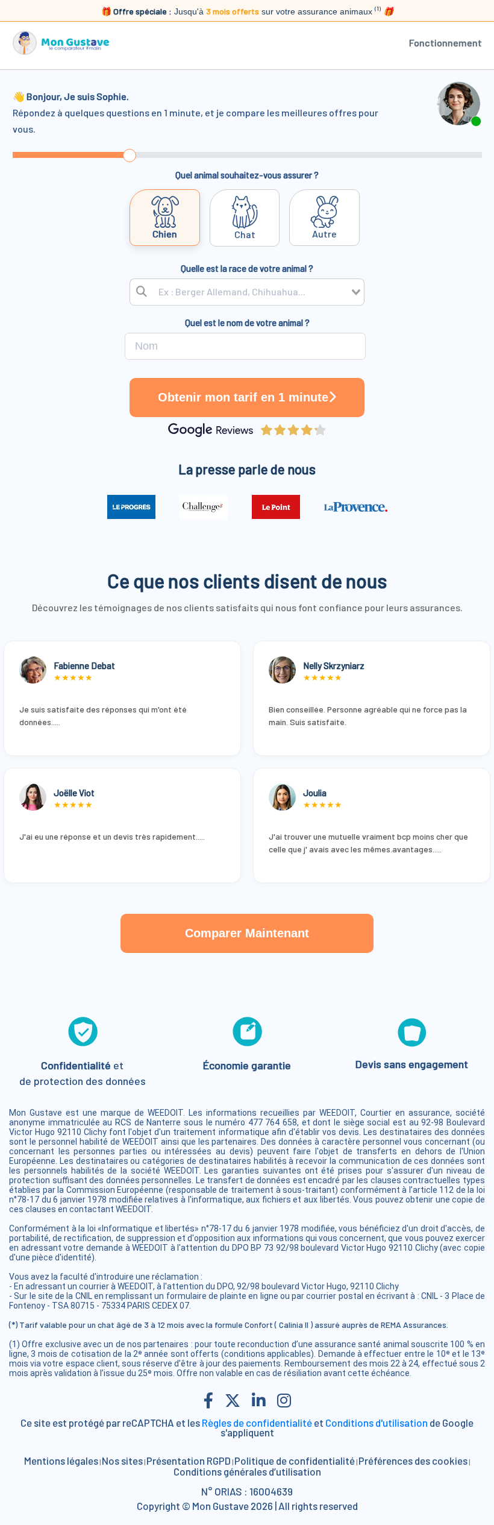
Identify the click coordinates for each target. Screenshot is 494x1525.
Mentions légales (61, 1460)
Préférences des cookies (412, 1460)
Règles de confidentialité (257, 1423)
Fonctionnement (445, 42)
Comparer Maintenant (247, 933)
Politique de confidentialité (294, 1460)
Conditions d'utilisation (376, 1423)
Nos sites (122, 1460)
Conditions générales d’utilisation (247, 1471)
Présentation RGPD (188, 1460)
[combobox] (247, 292)
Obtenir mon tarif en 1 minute (243, 397)
